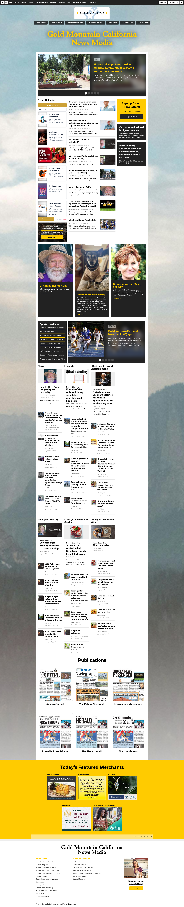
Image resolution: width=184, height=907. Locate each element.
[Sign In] (181, 2)
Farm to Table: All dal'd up (105, 597)
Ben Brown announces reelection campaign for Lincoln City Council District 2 (84, 123)
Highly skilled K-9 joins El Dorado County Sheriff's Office (53, 500)
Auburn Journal (41, 23)
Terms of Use (40, 893)
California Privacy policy (44, 888)
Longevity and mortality (80, 187)
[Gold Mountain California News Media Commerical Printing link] (52, 232)
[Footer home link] (92, 849)
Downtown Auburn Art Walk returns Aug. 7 (106, 503)
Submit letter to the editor (45, 862)
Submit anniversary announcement (48, 873)
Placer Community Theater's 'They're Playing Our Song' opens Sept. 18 (106, 444)
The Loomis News (127, 23)
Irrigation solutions (75, 631)
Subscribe (163, 2)
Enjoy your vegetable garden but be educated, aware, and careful (79, 615)
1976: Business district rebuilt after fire (51, 582)
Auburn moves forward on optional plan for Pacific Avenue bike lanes (52, 440)
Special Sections (143, 23)
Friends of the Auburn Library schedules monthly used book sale (75, 395)
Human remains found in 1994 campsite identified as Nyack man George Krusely (53, 479)
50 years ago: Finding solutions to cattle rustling (83, 157)
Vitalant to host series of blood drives (52, 459)
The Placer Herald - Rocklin (83, 868)
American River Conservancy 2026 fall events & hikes (79, 444)
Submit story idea (42, 865)
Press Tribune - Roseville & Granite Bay (87, 873)
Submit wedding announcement (47, 870)
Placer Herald (112, 23)
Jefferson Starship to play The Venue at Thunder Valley (106, 426)
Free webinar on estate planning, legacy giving (78, 484)
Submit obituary (42, 876)
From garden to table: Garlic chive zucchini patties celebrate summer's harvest (79, 596)
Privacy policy (41, 885)
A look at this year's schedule (82, 220)
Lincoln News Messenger (75, 23)
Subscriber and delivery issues (47, 879)
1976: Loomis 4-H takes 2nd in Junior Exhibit (53, 634)
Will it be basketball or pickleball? (79, 140)
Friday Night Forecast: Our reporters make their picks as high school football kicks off (82, 203)
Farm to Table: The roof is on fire (106, 611)
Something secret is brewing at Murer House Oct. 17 (83, 171)
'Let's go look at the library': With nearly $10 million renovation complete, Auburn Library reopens (79, 425)
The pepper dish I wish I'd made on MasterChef (105, 582)
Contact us (40, 882)
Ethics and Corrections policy (46, 891)
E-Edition (172, 2)
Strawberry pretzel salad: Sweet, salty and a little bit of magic (76, 549)
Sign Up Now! (132, 117)
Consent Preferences (43, 896)
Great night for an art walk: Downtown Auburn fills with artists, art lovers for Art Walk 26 (80, 464)
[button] (86, 93)
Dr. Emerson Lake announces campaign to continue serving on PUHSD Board (83, 104)
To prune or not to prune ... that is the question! (79, 577)
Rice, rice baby (101, 545)
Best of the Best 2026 (92, 13)
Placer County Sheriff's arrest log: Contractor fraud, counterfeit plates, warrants (53, 418)
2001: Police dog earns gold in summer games (52, 566)
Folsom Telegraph (56, 23)
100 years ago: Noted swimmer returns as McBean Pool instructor (53, 600)
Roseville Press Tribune (95, 23)
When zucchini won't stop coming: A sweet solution (106, 626)
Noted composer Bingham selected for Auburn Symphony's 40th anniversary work (103, 398)
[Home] (6, 2)
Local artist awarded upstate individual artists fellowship (105, 486)
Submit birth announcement (46, 868)
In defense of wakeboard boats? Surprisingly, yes (79, 501)
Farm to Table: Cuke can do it (77, 645)
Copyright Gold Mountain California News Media (57, 904)
